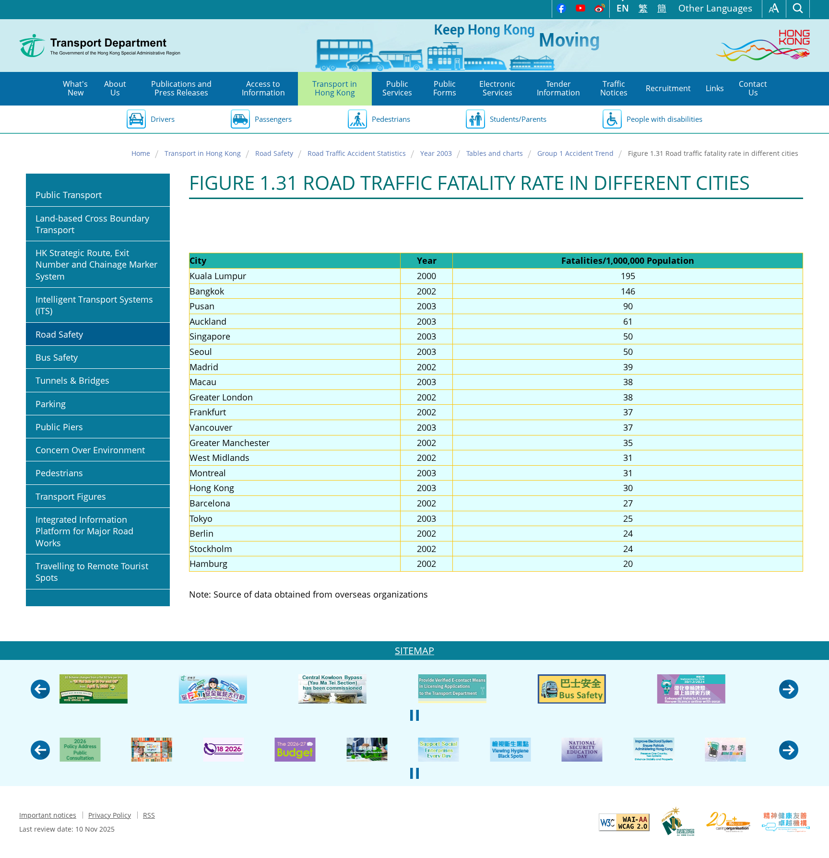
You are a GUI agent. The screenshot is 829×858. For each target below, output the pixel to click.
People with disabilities (664, 119)
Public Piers (59, 427)
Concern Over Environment (90, 450)
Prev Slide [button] (40, 689)
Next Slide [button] (788, 689)
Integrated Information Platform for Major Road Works (84, 531)
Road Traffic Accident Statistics (357, 153)
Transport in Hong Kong (203, 153)
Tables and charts (494, 153)
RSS (149, 815)
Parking (51, 404)
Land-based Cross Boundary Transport (92, 223)
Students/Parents (518, 119)
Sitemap (414, 650)
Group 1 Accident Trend (575, 153)
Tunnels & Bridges (72, 380)
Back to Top (812, 841)
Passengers (273, 119)
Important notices (47, 815)
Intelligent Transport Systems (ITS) (94, 305)
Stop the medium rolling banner (414, 715)
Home (140, 153)
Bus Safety (57, 357)
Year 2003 (436, 153)
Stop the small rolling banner (414, 773)
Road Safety (274, 153)
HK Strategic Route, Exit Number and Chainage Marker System (96, 264)
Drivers (163, 119)
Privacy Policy (109, 815)
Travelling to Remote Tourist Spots (92, 571)
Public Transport (69, 194)
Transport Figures (71, 496)
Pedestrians (391, 119)
